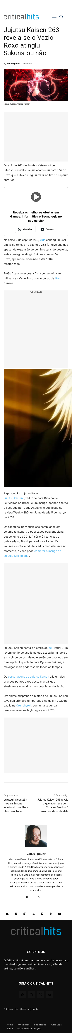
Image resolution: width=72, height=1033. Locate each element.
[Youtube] (59, 913)
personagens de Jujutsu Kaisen (28, 676)
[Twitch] (42, 913)
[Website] (45, 896)
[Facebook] (16, 913)
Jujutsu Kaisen (13, 498)
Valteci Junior (13, 63)
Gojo (58, 278)
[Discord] (7, 913)
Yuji (50, 648)
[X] (39, 896)
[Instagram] (26, 896)
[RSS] (33, 913)
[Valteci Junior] (36, 836)
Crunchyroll (23, 705)
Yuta (42, 240)
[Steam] (32, 896)
